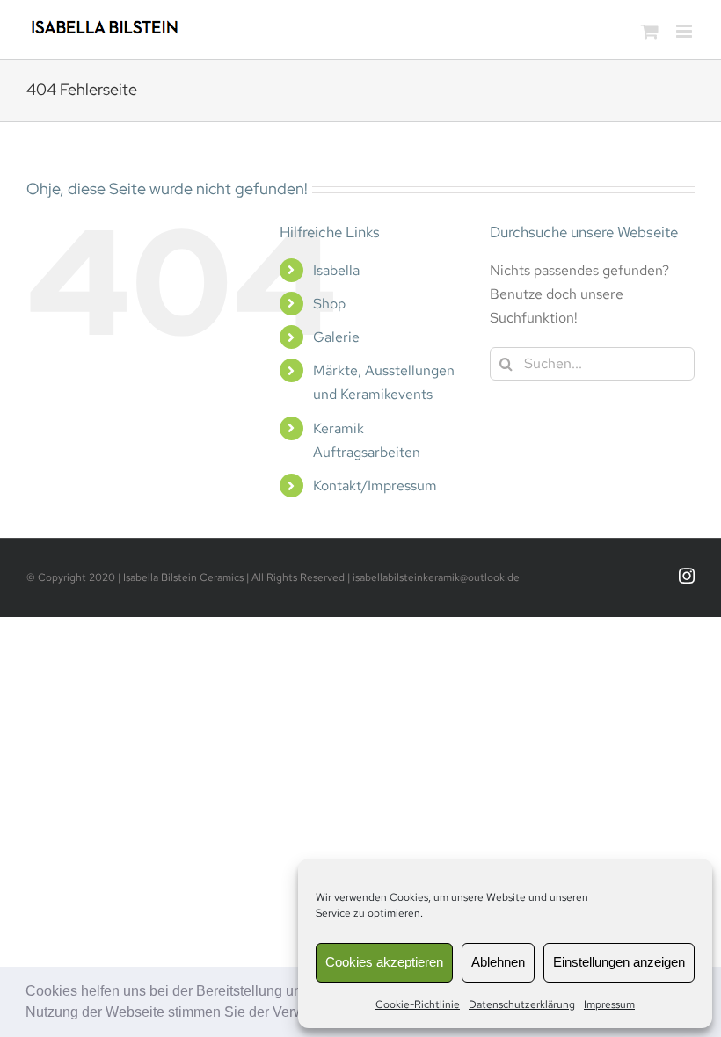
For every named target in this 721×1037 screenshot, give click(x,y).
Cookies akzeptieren (384, 961)
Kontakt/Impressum (375, 485)
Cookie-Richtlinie (417, 1004)
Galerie (336, 337)
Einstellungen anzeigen (619, 961)
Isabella (336, 270)
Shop (329, 303)
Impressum (609, 1004)
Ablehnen (498, 961)
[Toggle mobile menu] (685, 31)
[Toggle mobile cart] (650, 31)
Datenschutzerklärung (522, 1004)
